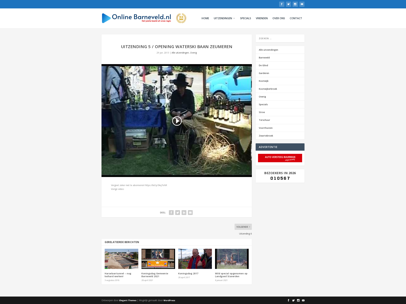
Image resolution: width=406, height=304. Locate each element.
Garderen (264, 73)
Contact (296, 18)
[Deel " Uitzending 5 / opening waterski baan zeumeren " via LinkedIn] (184, 212)
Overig (193, 52)
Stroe (262, 112)
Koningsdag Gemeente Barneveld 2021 (154, 275)
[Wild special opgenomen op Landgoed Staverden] (232, 259)
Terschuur (264, 119)
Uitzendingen (223, 18)
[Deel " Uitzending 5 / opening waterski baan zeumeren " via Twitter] (177, 212)
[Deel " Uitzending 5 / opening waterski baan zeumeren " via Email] (190, 212)
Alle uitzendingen (180, 52)
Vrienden (262, 18)
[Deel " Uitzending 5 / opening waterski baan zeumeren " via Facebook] (171, 212)
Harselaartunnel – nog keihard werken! (118, 275)
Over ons (278, 18)
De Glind (263, 65)
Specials (245, 18)
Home (205, 18)
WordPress (169, 300)
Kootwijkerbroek (268, 88)
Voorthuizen (266, 127)
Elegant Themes (127, 300)
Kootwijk (263, 80)
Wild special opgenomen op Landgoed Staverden (231, 275)
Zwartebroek (266, 135)
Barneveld (264, 57)
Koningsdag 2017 (188, 273)
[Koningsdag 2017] (195, 259)
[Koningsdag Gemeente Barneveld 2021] (158, 259)
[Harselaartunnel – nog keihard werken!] (121, 259)
